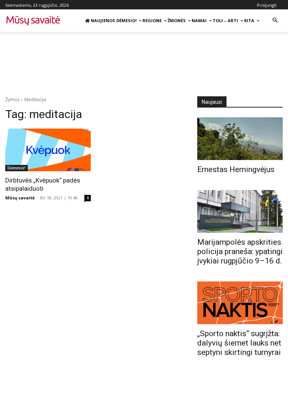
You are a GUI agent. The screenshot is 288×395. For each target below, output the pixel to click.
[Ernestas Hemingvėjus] (240, 138)
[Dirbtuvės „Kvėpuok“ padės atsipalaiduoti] (48, 150)
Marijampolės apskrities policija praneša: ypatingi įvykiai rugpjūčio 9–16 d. (240, 251)
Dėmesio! (17, 168)
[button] (275, 20)
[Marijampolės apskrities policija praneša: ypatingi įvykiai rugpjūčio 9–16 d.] (240, 211)
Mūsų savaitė (20, 197)
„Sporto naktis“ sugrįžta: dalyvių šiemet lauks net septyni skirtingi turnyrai (239, 343)
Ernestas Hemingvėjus (235, 169)
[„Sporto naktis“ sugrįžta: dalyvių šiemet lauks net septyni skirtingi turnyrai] (240, 302)
